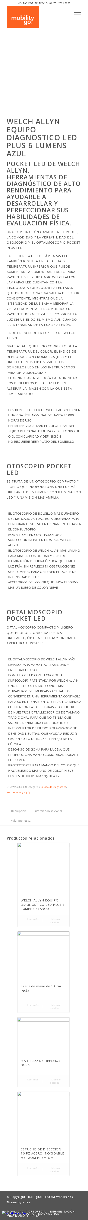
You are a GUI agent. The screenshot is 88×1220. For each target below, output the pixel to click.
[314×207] (23, 17)
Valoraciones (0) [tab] (21, 820)
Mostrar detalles (55, 921)
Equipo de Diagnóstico (53, 786)
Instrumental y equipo (19, 792)
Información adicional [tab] (48, 811)
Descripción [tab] (18, 811)
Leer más (32, 919)
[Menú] (75, 14)
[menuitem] (75, 14)
